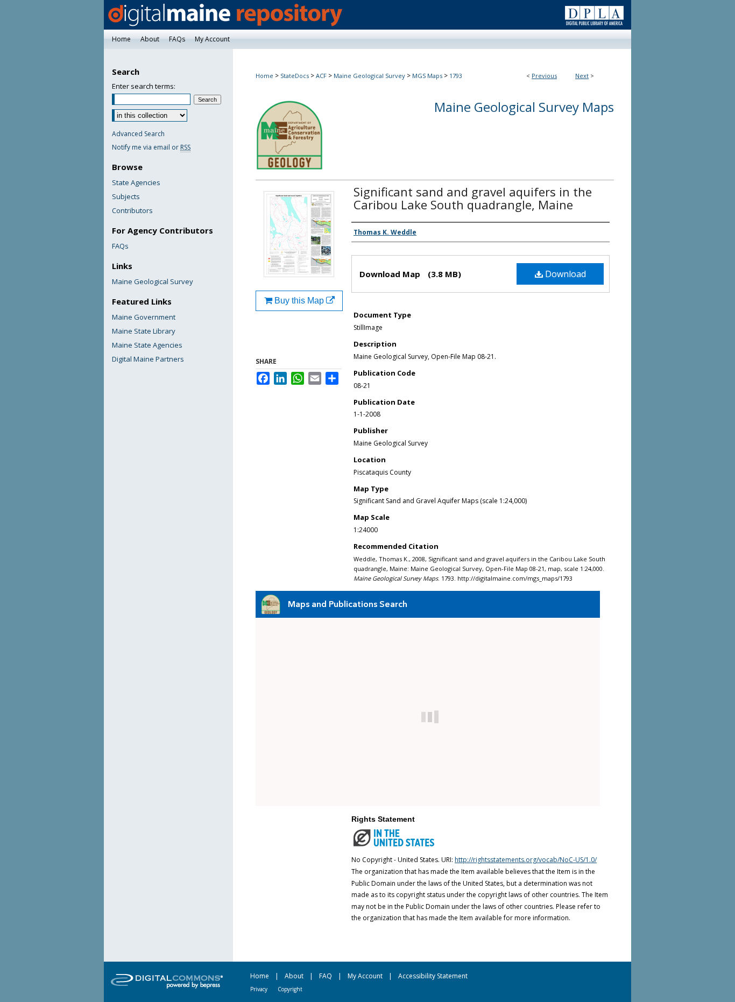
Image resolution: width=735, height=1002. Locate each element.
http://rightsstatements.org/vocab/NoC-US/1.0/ (526, 859)
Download (564, 274)
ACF (321, 76)
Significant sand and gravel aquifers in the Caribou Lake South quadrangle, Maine (473, 198)
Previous (544, 76)
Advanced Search (138, 133)
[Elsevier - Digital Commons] (168, 982)
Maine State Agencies (147, 345)
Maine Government (143, 317)
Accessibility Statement (433, 975)
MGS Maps (427, 76)
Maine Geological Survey (369, 76)
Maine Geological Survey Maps (524, 107)
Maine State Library (143, 331)
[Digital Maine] (367, 15)
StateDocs (294, 76)
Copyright (290, 989)
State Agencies (136, 182)
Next (582, 76)
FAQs (120, 246)
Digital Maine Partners (148, 359)
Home (264, 76)
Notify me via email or (151, 147)
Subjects (126, 196)
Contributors (132, 210)
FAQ (325, 975)
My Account (365, 975)
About (294, 975)
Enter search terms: (143, 86)
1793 (455, 76)
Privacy (258, 989)
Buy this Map (299, 300)
